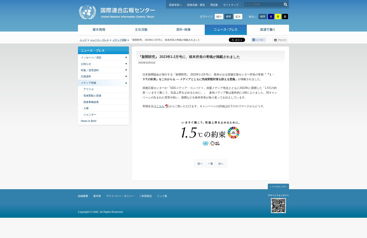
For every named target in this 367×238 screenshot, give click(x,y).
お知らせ (86, 63)
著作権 (97, 196)
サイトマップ (231, 4)
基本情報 (98, 30)
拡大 (238, 16)
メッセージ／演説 (91, 57)
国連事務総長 (91, 102)
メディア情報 (120, 40)
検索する (285, 4)
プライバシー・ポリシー (120, 196)
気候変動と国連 (92, 95)
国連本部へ (175, 4)
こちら (160, 106)
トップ (83, 40)
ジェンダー (89, 114)
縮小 (219, 16)
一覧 (210, 163)
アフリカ (88, 89)
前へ (200, 163)
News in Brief (88, 121)
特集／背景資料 (90, 70)
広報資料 (86, 76)
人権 (86, 108)
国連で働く (268, 30)
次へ (220, 163)
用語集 (214, 4)
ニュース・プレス (226, 30)
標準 (228, 16)
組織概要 (83, 196)
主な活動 (141, 30)
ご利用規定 (145, 196)
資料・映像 (183, 30)
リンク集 (162, 196)
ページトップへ (278, 186)
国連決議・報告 (196, 4)
